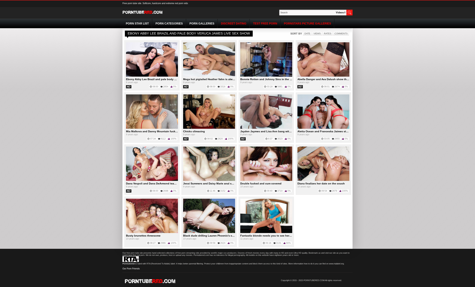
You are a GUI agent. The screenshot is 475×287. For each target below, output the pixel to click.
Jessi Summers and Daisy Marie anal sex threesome (216, 183)
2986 (163, 243)
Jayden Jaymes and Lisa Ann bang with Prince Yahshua (275, 131)
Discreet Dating (233, 23)
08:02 (210, 138)
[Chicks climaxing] (209, 128)
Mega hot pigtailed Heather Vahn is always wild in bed (217, 79)
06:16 (268, 243)
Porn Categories (169, 23)
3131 (278, 243)
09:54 (324, 191)
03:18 (270, 86)
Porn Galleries (201, 23)
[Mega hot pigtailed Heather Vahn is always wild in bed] (209, 76)
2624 (222, 243)
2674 (337, 86)
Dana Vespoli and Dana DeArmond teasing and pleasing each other (168, 183)
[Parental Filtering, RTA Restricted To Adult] (130, 261)
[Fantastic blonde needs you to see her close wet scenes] (266, 232)
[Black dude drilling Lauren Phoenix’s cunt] (209, 232)
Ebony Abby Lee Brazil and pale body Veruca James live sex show (168, 79)
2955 (337, 138)
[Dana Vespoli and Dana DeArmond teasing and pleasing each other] (152, 180)
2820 (220, 138)
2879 (334, 191)
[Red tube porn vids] (142, 14)
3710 (280, 191)
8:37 (270, 138)
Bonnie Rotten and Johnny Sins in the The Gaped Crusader (278, 79)
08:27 (153, 243)
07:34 (153, 138)
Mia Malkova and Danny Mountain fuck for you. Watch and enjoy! (167, 131)
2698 (165, 191)
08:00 (155, 86)
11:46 (212, 191)
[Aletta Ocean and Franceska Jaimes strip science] (323, 128)
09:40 (270, 191)
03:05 (327, 138)
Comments (341, 33)
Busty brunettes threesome (143, 235)
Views (317, 33)
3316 (222, 86)
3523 (280, 138)
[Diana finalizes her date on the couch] (323, 180)
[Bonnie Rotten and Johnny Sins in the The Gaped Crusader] (266, 76)
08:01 (327, 86)
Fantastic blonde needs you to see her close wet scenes (276, 235)
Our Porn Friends (131, 268)
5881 (280, 86)
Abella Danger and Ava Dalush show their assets (328, 79)
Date (307, 33)
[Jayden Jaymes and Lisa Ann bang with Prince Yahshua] (266, 128)
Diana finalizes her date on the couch (321, 183)
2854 (165, 86)
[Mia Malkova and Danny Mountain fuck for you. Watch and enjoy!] (152, 128)
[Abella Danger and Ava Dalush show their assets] (323, 76)
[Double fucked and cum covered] (266, 180)
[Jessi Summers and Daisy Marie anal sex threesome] (209, 180)
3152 (222, 191)
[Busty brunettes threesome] (152, 232)
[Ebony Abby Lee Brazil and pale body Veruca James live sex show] (152, 76)
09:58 (212, 243)
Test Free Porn (265, 23)
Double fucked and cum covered (260, 183)
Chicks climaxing (194, 131)
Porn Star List (137, 23)
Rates (327, 33)
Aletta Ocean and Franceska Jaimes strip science (328, 131)
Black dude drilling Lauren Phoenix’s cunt (209, 235)
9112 (163, 138)
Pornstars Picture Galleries (307, 23)
